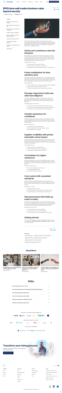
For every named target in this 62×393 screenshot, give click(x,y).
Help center (34, 374)
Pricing (41, 1)
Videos (18, 377)
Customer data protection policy (51, 370)
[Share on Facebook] (58, 9)
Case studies (19, 374)
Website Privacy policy (49, 377)
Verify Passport (34, 372)
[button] (18, 1)
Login (47, 1)
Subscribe (19, 381)
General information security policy (51, 372)
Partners (36, 1)
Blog (18, 370)
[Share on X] (56, 9)
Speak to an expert (54, 1)
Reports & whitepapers (21, 372)
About (4, 370)
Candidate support (35, 370)
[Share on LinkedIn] (54, 9)
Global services (19, 379)
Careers (4, 374)
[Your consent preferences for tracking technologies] (60, 391)
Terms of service (49, 374)
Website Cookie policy (49, 379)
